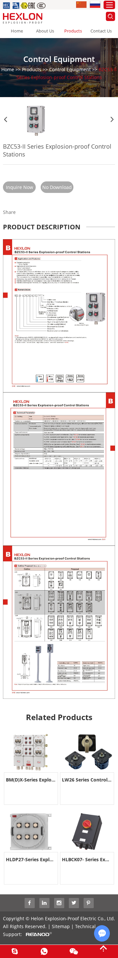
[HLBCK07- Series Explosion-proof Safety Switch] (87, 831)
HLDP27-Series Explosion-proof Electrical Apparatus (31, 859)
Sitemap (61, 926)
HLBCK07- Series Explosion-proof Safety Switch (87, 859)
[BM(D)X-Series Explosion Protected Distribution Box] (31, 752)
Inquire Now (19, 187)
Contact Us (101, 31)
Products (73, 31)
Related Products (59, 717)
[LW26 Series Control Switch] (87, 752)
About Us (45, 31)
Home (17, 31)
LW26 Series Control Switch (87, 780)
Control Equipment (70, 69)
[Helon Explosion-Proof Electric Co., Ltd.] (22, 18)
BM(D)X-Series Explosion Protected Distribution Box (31, 780)
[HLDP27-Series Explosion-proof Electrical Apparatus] (31, 831)
